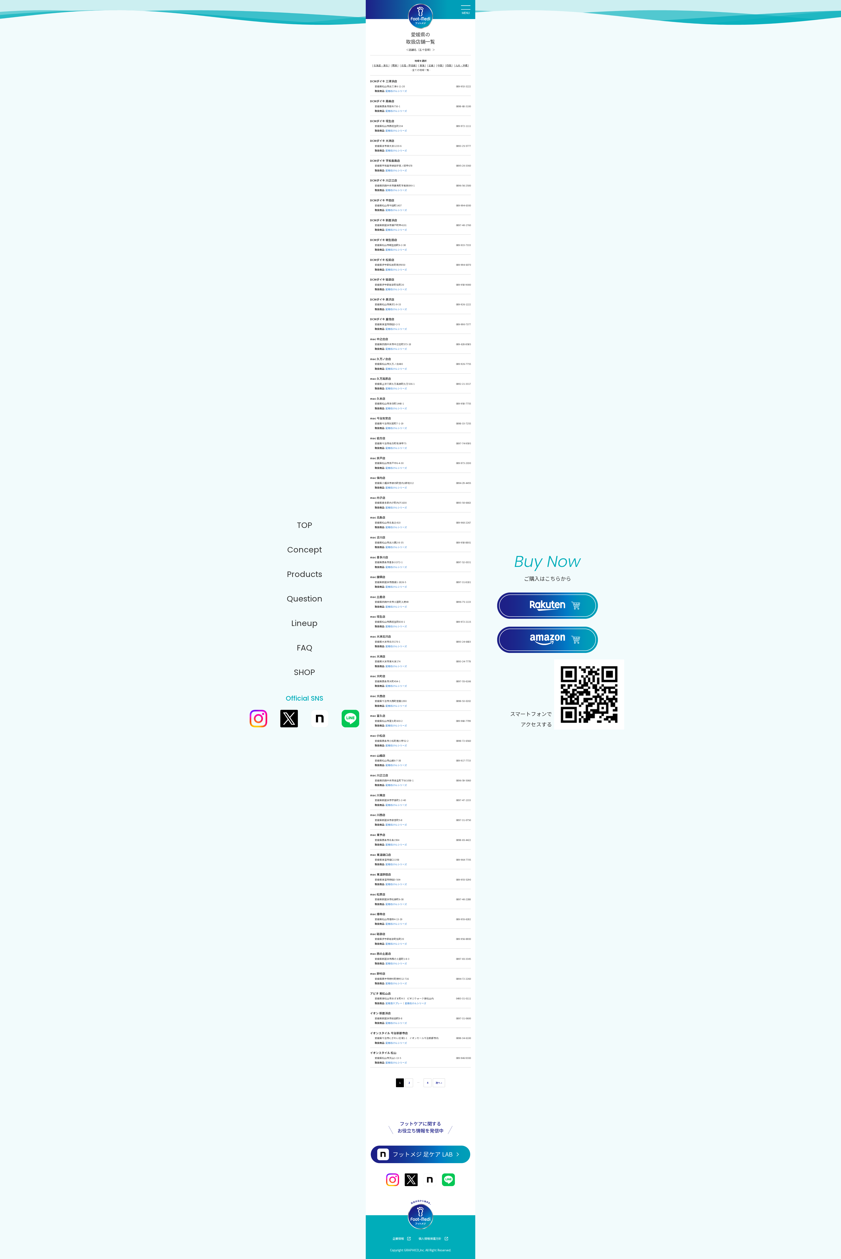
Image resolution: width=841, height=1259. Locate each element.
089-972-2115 (463, 621)
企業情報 (398, 1238)
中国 (440, 65)
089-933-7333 (463, 245)
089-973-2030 (463, 463)
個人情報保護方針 (430, 1238)
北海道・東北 (381, 65)
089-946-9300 (463, 1058)
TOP (304, 525)
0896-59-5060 (463, 780)
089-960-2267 (463, 522)
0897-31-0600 (463, 1018)
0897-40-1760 (463, 225)
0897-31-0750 (463, 820)
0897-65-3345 (463, 958)
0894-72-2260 (463, 978)
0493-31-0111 (463, 998)
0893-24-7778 (463, 661)
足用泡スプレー (393, 1003)
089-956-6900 (463, 939)
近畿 (431, 65)
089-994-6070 (463, 264)
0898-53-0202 (463, 701)
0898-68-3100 (463, 106)
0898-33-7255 (463, 423)
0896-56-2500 (463, 185)
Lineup (304, 623)
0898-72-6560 (463, 740)
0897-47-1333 (463, 800)
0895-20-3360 (463, 165)
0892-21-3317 (463, 383)
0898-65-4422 (463, 840)
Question (304, 598)
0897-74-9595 (463, 443)
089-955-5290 (463, 879)
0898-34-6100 (463, 1038)
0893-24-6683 (463, 641)
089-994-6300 (463, 205)
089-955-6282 (463, 919)
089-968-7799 (463, 721)
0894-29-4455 (463, 483)
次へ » (439, 1082)
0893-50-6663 (463, 502)
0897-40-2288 (463, 899)
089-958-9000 (463, 284)
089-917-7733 (463, 760)
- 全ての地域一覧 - (420, 70)
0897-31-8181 (463, 582)
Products (304, 574)
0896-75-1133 (463, 601)
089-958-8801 (463, 542)
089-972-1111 (463, 126)
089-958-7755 (463, 403)
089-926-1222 (463, 304)
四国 (449, 65)
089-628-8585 (463, 344)
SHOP (304, 672)
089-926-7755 (463, 364)
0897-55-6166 (463, 681)
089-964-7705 (463, 859)
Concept (304, 549)
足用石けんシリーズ (396, 91)
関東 (395, 65)
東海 (422, 65)
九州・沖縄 (461, 65)
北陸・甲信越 (408, 65)
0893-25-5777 (463, 146)
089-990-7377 (463, 324)
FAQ (304, 647)
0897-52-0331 (463, 562)
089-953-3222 (463, 86)
